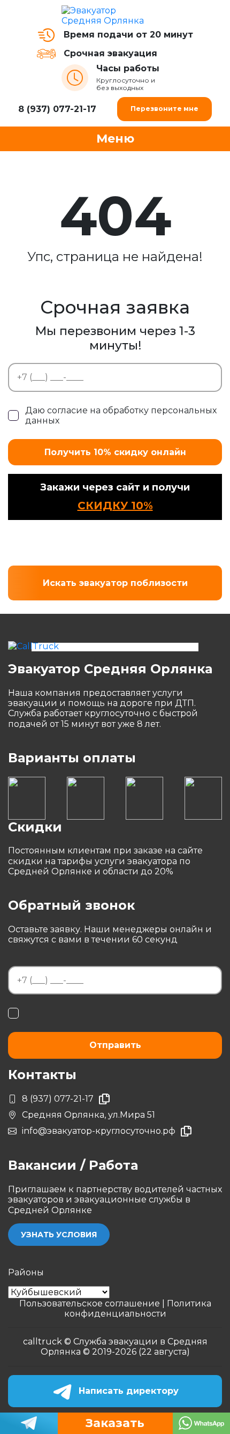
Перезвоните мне (164, 109)
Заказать (115, 1423)
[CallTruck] (115, 646)
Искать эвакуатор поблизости (115, 583)
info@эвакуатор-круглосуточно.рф (98, 1131)
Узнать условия (59, 1234)
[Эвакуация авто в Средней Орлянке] (115, 15)
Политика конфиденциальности (137, 1308)
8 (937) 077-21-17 (57, 109)
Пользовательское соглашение (90, 1303)
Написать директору (129, 1391)
